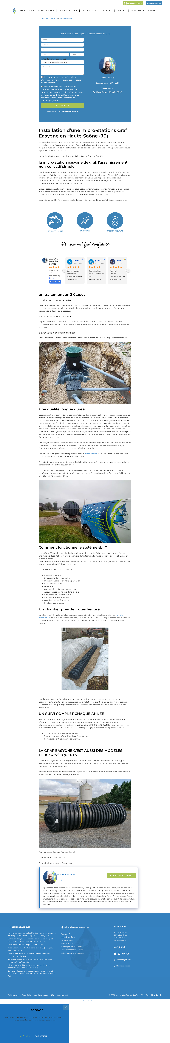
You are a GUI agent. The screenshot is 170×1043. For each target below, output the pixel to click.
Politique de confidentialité (19, 995)
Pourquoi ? (65, 934)
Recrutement (62, 995)
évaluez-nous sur (58, 281)
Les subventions (68, 937)
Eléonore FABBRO (121, 260)
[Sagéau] (14, 11)
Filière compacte (46, 11)
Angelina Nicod (78, 260)
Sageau (54, 18)
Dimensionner (67, 940)
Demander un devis (134, 3)
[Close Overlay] (66, 1007)
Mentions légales (41, 995)
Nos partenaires (123, 966)
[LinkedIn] (119, 953)
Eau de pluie (88, 11)
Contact (152, 11)
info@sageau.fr (120, 940)
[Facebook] (115, 953)
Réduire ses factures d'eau (72, 950)
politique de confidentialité (53, 95)
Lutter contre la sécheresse (72, 953)
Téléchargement (123, 960)
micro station (91, 454)
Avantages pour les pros (71, 947)
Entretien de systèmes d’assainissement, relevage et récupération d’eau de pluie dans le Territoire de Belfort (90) (31, 973)
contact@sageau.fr (50, 100)
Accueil (45, 18)
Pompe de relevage (68, 11)
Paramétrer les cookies (91, 1001)
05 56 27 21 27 (119, 938)
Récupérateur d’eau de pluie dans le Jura (25, 944)
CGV (52, 995)
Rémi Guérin (156, 995)
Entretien (105, 11)
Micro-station (27, 11)
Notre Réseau (137, 11)
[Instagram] (127, 953)
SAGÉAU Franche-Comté (54, 261)
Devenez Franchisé (154, 3)
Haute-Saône (66, 18)
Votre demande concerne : (53, 59)
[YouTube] (123, 953)
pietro (98, 260)
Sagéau (120, 11)
